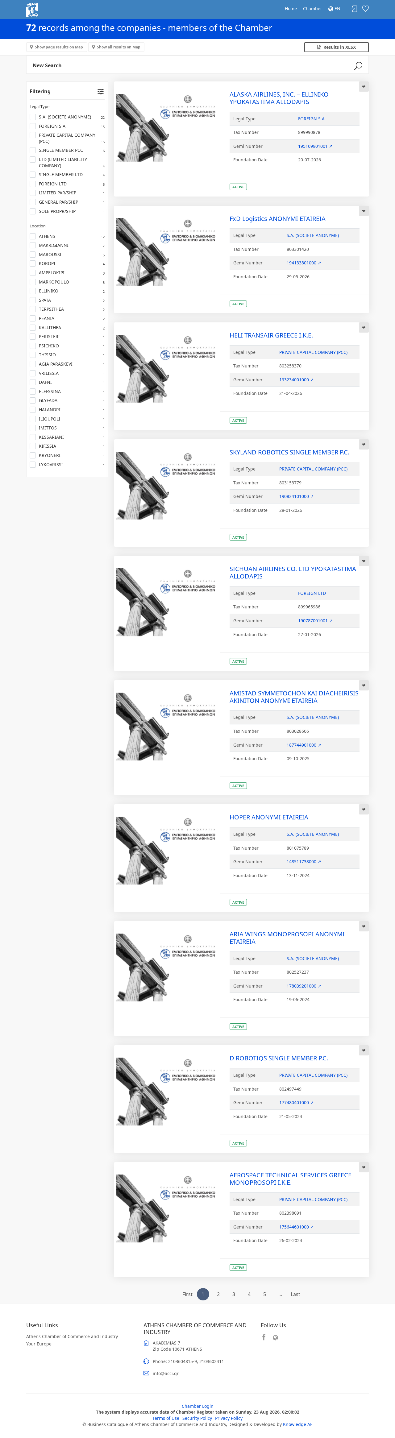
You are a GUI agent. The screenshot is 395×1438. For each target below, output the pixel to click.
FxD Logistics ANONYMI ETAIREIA (278, 218)
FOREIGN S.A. (72, 126)
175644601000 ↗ (296, 1227)
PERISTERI (72, 336)
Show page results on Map (59, 47)
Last (295, 1294)
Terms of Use (165, 1418)
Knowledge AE (298, 1424)
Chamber (312, 8)
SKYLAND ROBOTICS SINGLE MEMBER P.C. (289, 452)
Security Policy (197, 1418)
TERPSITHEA (72, 309)
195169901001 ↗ (315, 146)
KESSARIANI (72, 437)
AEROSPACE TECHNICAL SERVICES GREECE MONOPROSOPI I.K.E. (290, 1179)
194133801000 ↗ (304, 263)
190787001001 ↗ (315, 621)
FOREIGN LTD (72, 184)
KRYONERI (72, 455)
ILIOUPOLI (72, 419)
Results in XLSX (338, 47)
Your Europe (39, 1344)
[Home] (32, 9)
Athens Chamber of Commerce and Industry (72, 1336)
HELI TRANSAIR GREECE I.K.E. (271, 335)
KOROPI (72, 263)
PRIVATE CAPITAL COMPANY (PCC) (72, 138)
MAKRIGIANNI (72, 245)
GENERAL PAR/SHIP (72, 202)
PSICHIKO (72, 346)
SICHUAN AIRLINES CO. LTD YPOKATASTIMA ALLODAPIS (293, 572)
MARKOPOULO (72, 282)
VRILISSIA (72, 373)
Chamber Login (198, 1406)
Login (354, 9)
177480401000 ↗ (296, 1102)
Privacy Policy (229, 1418)
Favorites (365, 9)
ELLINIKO (72, 291)
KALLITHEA (72, 327)
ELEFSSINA (72, 391)
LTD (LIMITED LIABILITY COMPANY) (72, 162)
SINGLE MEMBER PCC (72, 150)
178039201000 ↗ (304, 986)
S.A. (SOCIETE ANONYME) (72, 117)
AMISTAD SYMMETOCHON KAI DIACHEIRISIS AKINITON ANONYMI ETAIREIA (294, 697)
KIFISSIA (72, 446)
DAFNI (72, 382)
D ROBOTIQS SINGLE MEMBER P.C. (279, 1058)
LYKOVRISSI (72, 464)
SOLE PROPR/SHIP (72, 211)
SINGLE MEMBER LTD (72, 174)
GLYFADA (72, 400)
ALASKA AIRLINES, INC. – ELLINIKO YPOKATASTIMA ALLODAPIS (279, 98)
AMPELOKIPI (72, 273)
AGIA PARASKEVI (72, 364)
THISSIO (72, 355)
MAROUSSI (72, 254)
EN (336, 8)
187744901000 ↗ (304, 745)
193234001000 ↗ (296, 380)
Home (291, 8)
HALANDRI (72, 409)
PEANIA (72, 318)
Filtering (40, 91)
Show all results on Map (118, 47)
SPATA (72, 300)
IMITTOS (72, 428)
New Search (47, 65)
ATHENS (72, 236)
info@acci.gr (166, 1373)
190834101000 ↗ (296, 496)
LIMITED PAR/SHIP (72, 193)
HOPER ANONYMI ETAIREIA (269, 817)
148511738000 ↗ (304, 861)
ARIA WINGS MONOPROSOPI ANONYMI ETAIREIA (287, 938)
